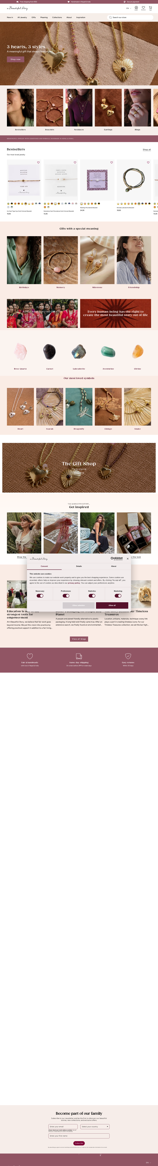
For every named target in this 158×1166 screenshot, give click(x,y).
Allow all (112, 605)
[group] (79, 110)
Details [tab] (79, 566)
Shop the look (24, 557)
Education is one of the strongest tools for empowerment (23, 614)
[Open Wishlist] (143, 7)
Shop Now (79, 473)
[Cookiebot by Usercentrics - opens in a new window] (112, 558)
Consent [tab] (44, 566)
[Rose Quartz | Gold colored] (32, 203)
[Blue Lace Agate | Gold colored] (121, 203)
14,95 (46, 214)
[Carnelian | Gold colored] (15, 203)
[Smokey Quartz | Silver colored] (76, 203)
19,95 (9, 214)
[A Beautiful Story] (19, 8)
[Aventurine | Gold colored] (8, 203)
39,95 (119, 210)
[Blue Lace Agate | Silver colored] (8, 207)
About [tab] (113, 566)
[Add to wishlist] (38, 162)
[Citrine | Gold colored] (22, 203)
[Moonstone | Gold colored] (29, 203)
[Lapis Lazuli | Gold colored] (142, 203)
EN (127, 8)
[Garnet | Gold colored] (18, 203)
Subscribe (79, 1143)
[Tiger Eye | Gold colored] (25, 203)
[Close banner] (128, 559)
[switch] (66, 596)
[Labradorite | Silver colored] (36, 203)
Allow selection (78, 605)
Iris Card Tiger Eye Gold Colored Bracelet (19, 211)
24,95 (82, 210)
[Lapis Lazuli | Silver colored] (39, 203)
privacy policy (74, 583)
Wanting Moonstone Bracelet (88, 207)
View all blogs (79, 639)
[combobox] (130, 17)
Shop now (16, 59)
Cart (150, 8)
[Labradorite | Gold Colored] (95, 203)
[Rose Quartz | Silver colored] (72, 203)
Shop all (147, 149)
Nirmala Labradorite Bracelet (125, 207)
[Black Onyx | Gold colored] (11, 203)
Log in (138, 8)
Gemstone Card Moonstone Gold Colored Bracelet (59, 211)
